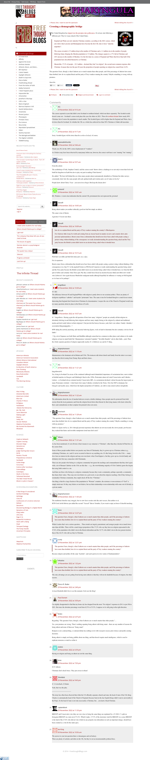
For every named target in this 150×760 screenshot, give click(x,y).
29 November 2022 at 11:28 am (70, 414)
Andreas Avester (24, 64)
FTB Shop (33, 2)
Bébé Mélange (32, 167)
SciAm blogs (20, 462)
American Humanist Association (27, 358)
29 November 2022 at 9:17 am (69, 132)
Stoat (18, 524)
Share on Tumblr (69, 85)
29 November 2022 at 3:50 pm (69, 601)
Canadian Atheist (22, 362)
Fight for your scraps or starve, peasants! (30, 185)
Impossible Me (24, 93)
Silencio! (20, 254)
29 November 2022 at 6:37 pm (69, 617)
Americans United (22, 396)
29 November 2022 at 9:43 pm (69, 680)
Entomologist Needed (23, 166)
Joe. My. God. (20, 410)
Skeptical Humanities (23, 424)
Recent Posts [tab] (20, 222)
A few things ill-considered (25, 492)
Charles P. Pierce (22, 401)
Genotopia (19, 448)
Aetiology (19, 496)
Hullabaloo (20, 405)
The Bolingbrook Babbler (27, 135)
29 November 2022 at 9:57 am (69, 162)
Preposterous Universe (24, 458)
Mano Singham (24, 104)
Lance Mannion (21, 412)
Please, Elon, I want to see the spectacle (64, 23)
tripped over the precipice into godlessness (81, 33)
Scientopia (20, 472)
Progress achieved (23, 258)
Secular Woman (21, 422)
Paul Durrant (62, 598)
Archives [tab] (41, 222)
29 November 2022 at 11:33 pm (70, 710)
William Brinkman (39, 182)
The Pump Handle (22, 529)
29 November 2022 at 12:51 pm (70, 542)
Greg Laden (20, 512)
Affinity (21, 59)
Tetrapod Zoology (22, 526)
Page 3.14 (19, 517)
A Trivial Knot (23, 56)
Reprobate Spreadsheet (27, 127)
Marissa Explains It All (26, 106)
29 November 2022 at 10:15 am (70, 253)
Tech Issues (25, 2)
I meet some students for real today (28, 170)
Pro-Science (23, 122)
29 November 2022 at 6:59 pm (69, 650)
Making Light (20, 415)
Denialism (19, 505)
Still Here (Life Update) (23, 181)
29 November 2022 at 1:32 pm (69, 563)
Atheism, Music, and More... (28, 67)
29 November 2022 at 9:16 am (69, 110)
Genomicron (20, 446)
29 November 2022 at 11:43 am (70, 497)
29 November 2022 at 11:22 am (70, 395)
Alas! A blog (20, 391)
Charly (28, 163)
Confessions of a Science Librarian (28, 501)
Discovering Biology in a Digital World (29, 508)
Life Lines (19, 515)
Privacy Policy (16, 2)
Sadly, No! (19, 419)
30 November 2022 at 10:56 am (70, 732)
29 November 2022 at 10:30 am (70, 288)
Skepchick (19, 541)
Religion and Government (86, 95)
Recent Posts (41, 2)
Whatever (19, 429)
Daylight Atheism (24, 75)
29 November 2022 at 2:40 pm (69, 587)
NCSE (18, 453)
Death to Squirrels (25, 78)
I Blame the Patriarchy (24, 408)
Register (19, 209)
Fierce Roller (23, 80)
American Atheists (22, 355)
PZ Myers (31, 172)
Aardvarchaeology (22, 494)
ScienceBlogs (20, 469)
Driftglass (19, 403)
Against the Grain (25, 62)
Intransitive (23, 96)
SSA (17, 379)
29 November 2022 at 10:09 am (70, 226)
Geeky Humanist (24, 88)
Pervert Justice (24, 114)
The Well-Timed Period (24, 479)
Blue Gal (19, 399)
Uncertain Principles (23, 531)
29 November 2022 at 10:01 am (70, 192)
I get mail (20, 232)
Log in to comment (104, 95)
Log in (19, 212)
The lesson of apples (24, 242)
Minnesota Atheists (23, 372)
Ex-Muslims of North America (26, 367)
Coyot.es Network (22, 439)
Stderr (21, 130)
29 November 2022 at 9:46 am (69, 145)
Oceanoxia (22, 112)
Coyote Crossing (21, 441)
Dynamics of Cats (22, 510)
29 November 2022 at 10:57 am (70, 314)
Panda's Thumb (21, 455)
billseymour (32, 191)
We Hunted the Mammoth (25, 426)
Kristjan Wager (32, 198)
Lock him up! (21, 261)
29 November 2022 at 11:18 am (70, 351)
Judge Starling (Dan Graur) (25, 451)
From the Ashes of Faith (27, 85)
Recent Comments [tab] (31, 222)
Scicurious (19, 465)
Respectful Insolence (23, 519)
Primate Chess (24, 120)
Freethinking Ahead (25, 83)
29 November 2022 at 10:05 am (70, 205)
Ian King (61, 729)
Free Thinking (21, 369)
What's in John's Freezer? (24, 481)
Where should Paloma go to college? (29, 229)
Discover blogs (21, 444)
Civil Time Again (21, 190)
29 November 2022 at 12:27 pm (70, 513)
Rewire (18, 417)
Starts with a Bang (22, 522)
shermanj (19, 303)
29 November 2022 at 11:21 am (70, 368)
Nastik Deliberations (26, 109)
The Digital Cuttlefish (26, 138)
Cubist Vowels (23, 72)
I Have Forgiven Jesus (26, 91)
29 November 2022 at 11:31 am (70, 440)
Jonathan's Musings (25, 99)
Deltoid (18, 503)
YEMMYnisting (24, 141)
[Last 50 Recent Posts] (21, 150)
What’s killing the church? (123, 23)
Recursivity (22, 125)
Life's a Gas (22, 101)
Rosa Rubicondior (22, 374)
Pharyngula (23, 117)
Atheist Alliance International (26, 360)
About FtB (7, 2)
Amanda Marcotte (22, 394)
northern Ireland (113, 116)
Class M (19, 498)
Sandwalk (19, 376)
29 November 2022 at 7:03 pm (69, 663)
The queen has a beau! (25, 251)
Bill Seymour (23, 70)
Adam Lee (34, 178)
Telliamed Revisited (23, 476)
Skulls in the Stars (22, 474)
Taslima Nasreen (24, 133)
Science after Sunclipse (24, 467)
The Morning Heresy (23, 381)
